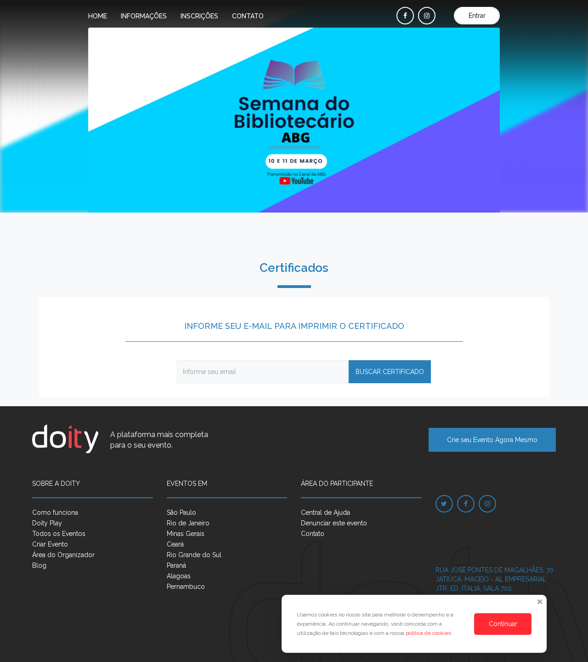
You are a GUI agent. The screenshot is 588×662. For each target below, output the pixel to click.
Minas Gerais (185, 533)
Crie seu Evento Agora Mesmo (492, 439)
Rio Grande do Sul (194, 554)
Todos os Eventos (58, 533)
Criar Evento (50, 544)
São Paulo (181, 512)
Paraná (176, 565)
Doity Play (47, 523)
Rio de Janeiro (188, 523)
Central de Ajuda (325, 512)
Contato (248, 16)
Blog (39, 565)
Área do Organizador (63, 554)
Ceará (175, 544)
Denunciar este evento (334, 523)
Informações (144, 16)
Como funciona (55, 512)
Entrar (477, 15)
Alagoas (179, 576)
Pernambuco (186, 586)
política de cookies (429, 633)
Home (97, 16)
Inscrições (199, 16)
